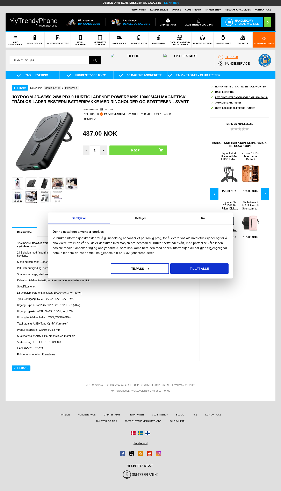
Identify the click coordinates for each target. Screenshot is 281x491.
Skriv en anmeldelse (239, 124)
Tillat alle (199, 268)
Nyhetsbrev (213, 9)
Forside (65, 414)
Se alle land (140, 443)
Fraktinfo (89, 119)
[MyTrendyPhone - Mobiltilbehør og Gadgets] (33, 22)
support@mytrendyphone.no (152, 385)
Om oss (176, 9)
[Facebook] (122, 453)
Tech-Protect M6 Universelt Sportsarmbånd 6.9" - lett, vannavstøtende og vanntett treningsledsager (250, 205)
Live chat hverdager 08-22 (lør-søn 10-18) (241, 97)
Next (265, 194)
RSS (195, 414)
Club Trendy (193, 9)
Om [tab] (202, 218)
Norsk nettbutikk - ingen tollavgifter (240, 86)
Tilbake (21, 88)
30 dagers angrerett (229, 102)
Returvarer (138, 9)
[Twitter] (131, 453)
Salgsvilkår (177, 421)
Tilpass (137, 268)
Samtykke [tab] (79, 218)
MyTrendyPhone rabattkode (143, 421)
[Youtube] (149, 453)
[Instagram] (158, 453)
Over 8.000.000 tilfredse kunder (235, 108)
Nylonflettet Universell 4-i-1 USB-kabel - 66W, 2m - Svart (229, 156)
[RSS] (140, 453)
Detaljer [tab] (140, 218)
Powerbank (48, 354)
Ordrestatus (112, 414)
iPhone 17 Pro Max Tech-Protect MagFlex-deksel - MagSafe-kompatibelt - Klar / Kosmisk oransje (250, 156)
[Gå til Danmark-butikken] (133, 433)
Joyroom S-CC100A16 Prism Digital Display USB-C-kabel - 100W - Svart (229, 205)
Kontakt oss (263, 9)
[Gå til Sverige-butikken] (140, 433)
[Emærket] (264, 60)
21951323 (190, 385)
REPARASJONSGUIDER (238, 9)
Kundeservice (159, 9)
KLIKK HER (171, 2)
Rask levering (224, 92)
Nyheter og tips (106, 421)
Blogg (180, 414)
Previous (214, 194)
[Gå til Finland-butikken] (147, 433)
